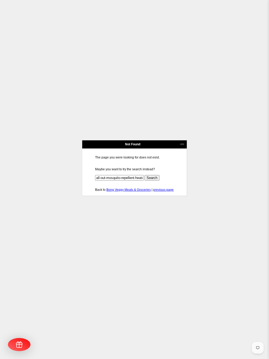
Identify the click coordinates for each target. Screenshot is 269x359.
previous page (163, 190)
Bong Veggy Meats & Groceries (128, 190)
